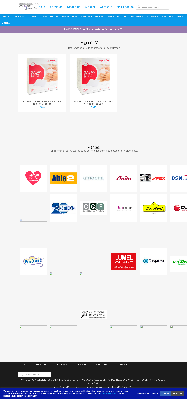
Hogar (33, 17)
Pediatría (54, 17)
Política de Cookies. (109, 393)
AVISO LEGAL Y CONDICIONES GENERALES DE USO (46, 380)
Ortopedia (61, 364)
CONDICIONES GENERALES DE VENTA (91, 380)
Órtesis (43, 17)
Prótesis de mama (69, 17)
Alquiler (81, 364)
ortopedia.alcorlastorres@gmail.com (100, 387)
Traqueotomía (113, 17)
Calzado (154, 17)
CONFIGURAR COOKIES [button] (147, 393)
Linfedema (6, 23)
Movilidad (6, 17)
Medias (180, 17)
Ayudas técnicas (21, 17)
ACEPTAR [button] (165, 393)
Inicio (23, 364)
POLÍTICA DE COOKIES (122, 380)
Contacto (101, 364)
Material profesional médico (135, 17)
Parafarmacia (167, 17)
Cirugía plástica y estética (92, 17)
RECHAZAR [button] (177, 393)
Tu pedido (121, 364)
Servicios (41, 364)
